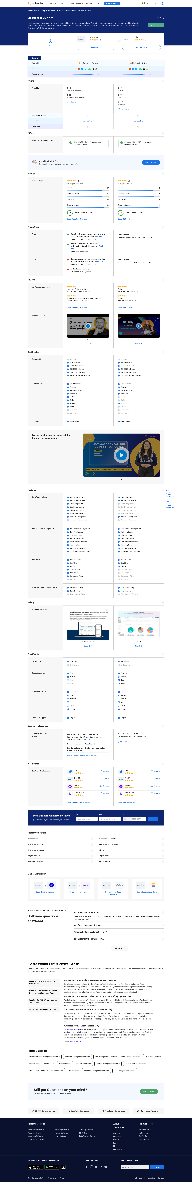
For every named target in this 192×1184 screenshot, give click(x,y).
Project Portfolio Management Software (44, 1057)
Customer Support (73, 205)
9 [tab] (93, 640)
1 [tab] (87, 148)
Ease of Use (71, 199)
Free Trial (89, 121)
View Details (71, 102)
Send (153, 819)
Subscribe (156, 1167)
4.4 (108, 205)
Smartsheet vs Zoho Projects (113, 893)
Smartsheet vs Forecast (36, 850)
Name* (78, 814)
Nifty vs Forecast (105, 861)
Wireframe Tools (65, 1064)
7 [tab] (90, 640)
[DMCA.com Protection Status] (63, 1169)
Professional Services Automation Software (46, 1071)
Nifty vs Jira (103, 850)
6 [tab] (89, 640)
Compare (79, 3)
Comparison (157, 25)
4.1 (108, 188)
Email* (101, 814)
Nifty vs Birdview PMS (35, 861)
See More (118, 948)
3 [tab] (84, 640)
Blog (99, 3)
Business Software (33, 11)
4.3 (159, 194)
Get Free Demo (96, 47)
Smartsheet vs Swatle (35, 844)
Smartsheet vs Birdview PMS (109, 844)
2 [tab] (89, 148)
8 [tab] (92, 640)
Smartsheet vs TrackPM (107, 839)
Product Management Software (108, 1064)
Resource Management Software (96, 1071)
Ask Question (90, 3)
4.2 (108, 194)
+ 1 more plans (123, 109)
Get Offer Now (151, 162)
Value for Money (73, 194)
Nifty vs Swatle (104, 856)
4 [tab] (86, 640)
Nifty (136, 37)
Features (70, 188)
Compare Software (70, 11)
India (146, 3)
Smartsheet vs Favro (78, 892)
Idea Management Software (124, 1071)
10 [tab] (95, 640)
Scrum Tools (49, 1064)
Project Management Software (51, 11)
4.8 (159, 205)
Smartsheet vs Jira (34, 839)
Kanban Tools (34, 1064)
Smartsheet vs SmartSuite (147, 892)
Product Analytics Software (135, 1064)
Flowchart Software (83, 1064)
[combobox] (127, 819)
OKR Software (73, 1071)
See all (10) (88, 646)
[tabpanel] (88, 143)
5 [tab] (87, 640)
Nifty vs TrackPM (34, 856)
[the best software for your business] (36, 4)
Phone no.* (127, 814)
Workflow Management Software (77, 1057)
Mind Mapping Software (130, 1057)
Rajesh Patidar (75, 1041)
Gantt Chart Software (153, 1057)
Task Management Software (106, 1057)
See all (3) (138, 646)
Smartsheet (94, 37)
